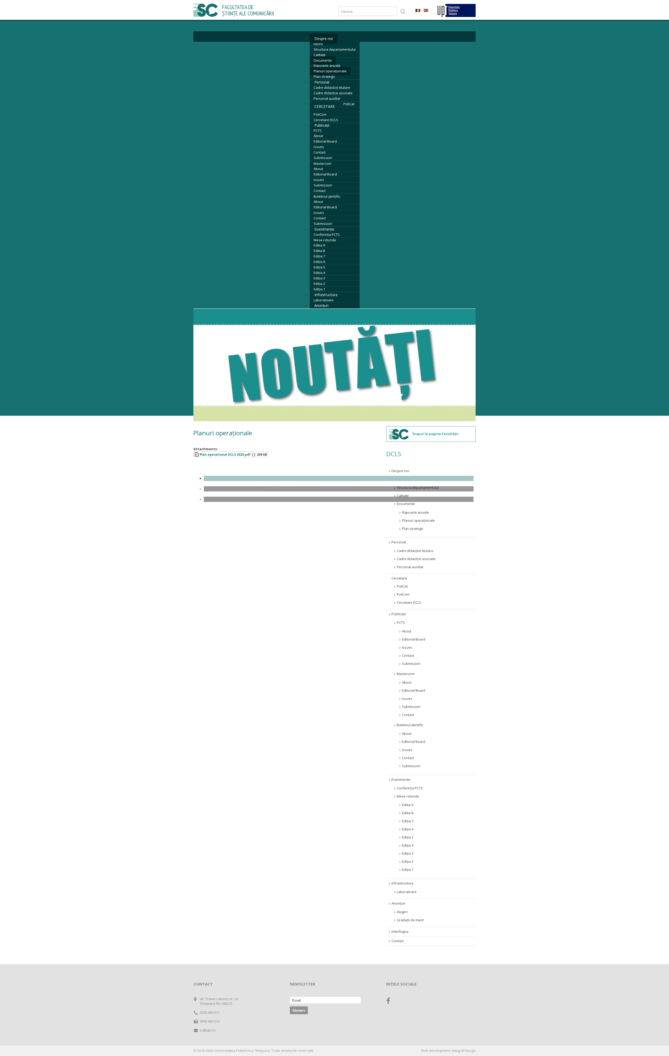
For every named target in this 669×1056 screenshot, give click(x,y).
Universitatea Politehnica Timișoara (242, 1050)
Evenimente (324, 229)
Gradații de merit (410, 920)
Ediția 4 (319, 272)
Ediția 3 (319, 278)
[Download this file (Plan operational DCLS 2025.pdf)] (197, 454)
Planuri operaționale (330, 71)
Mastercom (322, 163)
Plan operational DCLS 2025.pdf (225, 454)
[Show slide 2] (339, 488)
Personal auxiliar (327, 98)
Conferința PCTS (327, 234)
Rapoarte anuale (327, 65)
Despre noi (323, 38)
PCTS (318, 130)
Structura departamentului (335, 49)
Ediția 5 (319, 267)
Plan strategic (324, 76)
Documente (323, 60)
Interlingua (399, 931)
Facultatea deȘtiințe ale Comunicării (248, 10)
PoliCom (320, 114)
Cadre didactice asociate (333, 93)
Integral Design (464, 1050)
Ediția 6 (319, 261)
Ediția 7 (319, 256)
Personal (321, 82)
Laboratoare (323, 300)
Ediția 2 (319, 283)
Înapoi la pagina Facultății (435, 433)
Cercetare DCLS (326, 120)
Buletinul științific (327, 196)
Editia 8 (319, 250)
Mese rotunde (325, 240)
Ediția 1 (319, 289)
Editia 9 (319, 245)
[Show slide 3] (339, 499)
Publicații (321, 125)
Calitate (320, 54)
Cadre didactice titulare (332, 87)
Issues (319, 146)
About (318, 135)
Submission (323, 157)
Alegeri (402, 912)
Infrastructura (325, 294)
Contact (320, 152)
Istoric (318, 44)
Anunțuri (321, 305)
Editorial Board (325, 141)
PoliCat (348, 104)
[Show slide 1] (339, 478)
